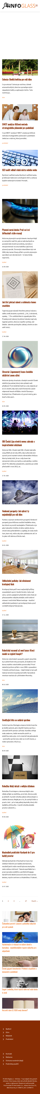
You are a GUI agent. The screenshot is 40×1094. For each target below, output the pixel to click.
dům (3, 98)
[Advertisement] (20, 33)
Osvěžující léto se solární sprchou (16, 720)
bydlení (4, 262)
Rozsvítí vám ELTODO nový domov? (15, 1010)
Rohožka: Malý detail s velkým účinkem (18, 786)
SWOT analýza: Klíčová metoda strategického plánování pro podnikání (18, 126)
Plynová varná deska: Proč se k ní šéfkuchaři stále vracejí (16, 231)
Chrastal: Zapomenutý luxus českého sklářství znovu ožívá (17, 373)
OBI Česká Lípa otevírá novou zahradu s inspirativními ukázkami (18, 443)
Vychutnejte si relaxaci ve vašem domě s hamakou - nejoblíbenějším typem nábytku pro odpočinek (19, 948)
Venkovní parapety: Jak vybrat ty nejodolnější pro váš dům (15, 512)
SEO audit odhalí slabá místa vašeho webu (19, 170)
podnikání (5, 143)
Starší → (35, 901)
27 (26, 901)
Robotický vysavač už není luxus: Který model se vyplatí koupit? (18, 652)
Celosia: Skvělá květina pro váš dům (17, 79)
